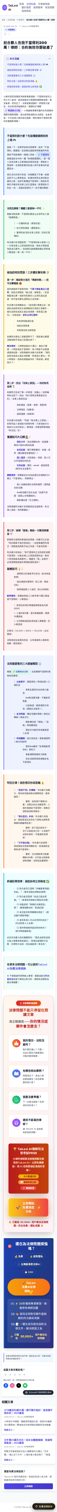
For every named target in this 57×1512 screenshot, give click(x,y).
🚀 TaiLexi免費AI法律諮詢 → (29, 1287)
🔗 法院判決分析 (20, 671)
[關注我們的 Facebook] (6, 1385)
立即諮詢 (28, 1486)
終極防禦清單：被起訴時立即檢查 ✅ (24, 86)
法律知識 (31, 4)
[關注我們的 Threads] (18, 1385)
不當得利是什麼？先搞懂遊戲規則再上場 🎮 (27, 64)
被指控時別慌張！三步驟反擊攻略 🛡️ (24, 70)
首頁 (21, 4)
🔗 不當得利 (43, 154)
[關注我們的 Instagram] (12, 1385)
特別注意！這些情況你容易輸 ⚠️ (22, 81)
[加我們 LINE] (25, 1385)
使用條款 (26, 11)
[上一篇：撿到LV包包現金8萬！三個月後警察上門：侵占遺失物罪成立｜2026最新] (5, 34)
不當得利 (20, 20)
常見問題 (49, 7)
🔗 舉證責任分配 (12, 110)
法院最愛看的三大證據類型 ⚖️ (21, 75)
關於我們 (26, 7)
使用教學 (38, 7)
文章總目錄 (44, 4)
